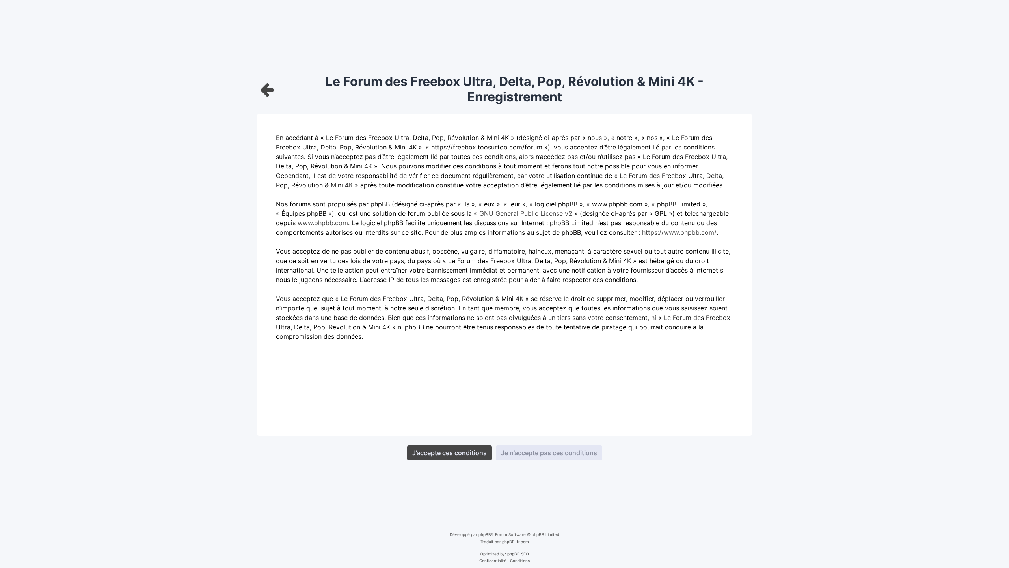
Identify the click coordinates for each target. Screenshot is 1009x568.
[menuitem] (492, 560)
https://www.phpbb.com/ (679, 232)
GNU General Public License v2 (525, 213)
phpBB (484, 534)
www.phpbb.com (323, 223)
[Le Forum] (267, 89)
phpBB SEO (518, 553)
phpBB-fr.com (515, 541)
